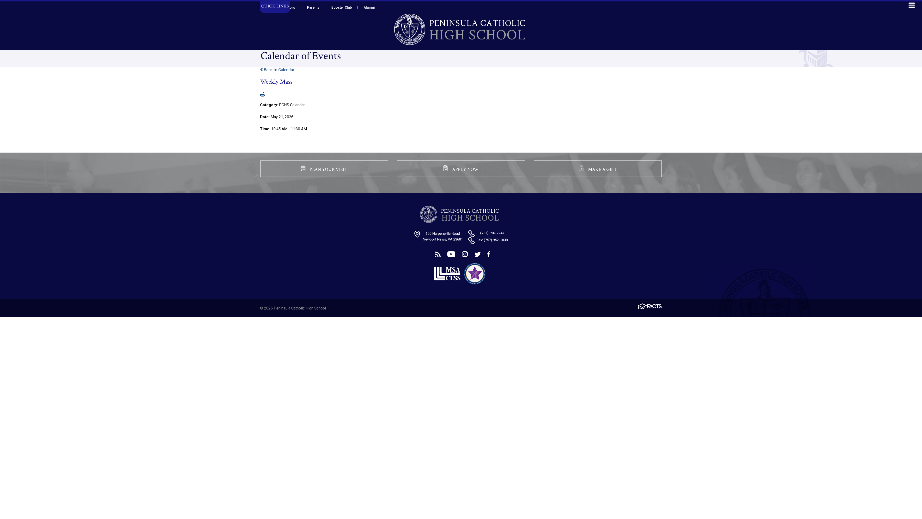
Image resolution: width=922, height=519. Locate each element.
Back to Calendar (278, 69)
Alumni (369, 7)
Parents (313, 7)
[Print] (262, 94)
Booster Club (341, 7)
